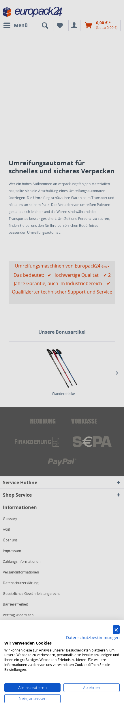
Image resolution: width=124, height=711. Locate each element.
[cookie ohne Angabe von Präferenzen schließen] (116, 629)
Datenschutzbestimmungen (93, 637)
